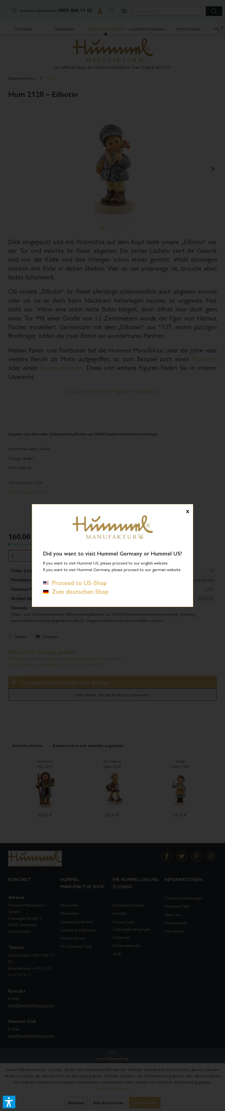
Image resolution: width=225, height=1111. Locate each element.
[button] (9, 1102)
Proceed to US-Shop (78, 582)
